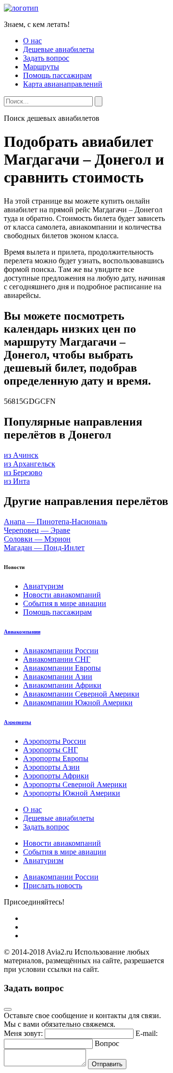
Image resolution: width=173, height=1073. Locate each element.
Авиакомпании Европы (62, 668)
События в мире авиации (64, 603)
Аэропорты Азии (51, 767)
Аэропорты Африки (56, 776)
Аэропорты (17, 722)
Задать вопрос (46, 58)
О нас (32, 41)
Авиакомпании (22, 631)
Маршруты (41, 67)
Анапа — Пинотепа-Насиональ (55, 521)
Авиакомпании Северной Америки (81, 694)
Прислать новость (52, 885)
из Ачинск (21, 455)
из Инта (17, 481)
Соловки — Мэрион (37, 539)
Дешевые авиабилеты (58, 49)
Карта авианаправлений (62, 84)
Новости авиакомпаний (62, 595)
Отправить (107, 1064)
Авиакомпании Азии (57, 676)
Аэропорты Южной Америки (71, 793)
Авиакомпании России (61, 650)
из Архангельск (29, 464)
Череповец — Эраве (37, 530)
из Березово (23, 472)
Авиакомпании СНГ (56, 659)
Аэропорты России (54, 741)
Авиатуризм (43, 586)
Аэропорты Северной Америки (75, 784)
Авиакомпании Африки (62, 685)
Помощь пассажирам (57, 75)
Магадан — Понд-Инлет (44, 547)
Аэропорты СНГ (50, 750)
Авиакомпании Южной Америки (78, 702)
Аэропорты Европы (55, 758)
